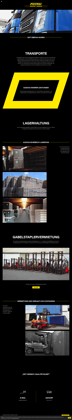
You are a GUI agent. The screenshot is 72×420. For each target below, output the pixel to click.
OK (69, 417)
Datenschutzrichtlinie (15, 418)
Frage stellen (36, 287)
